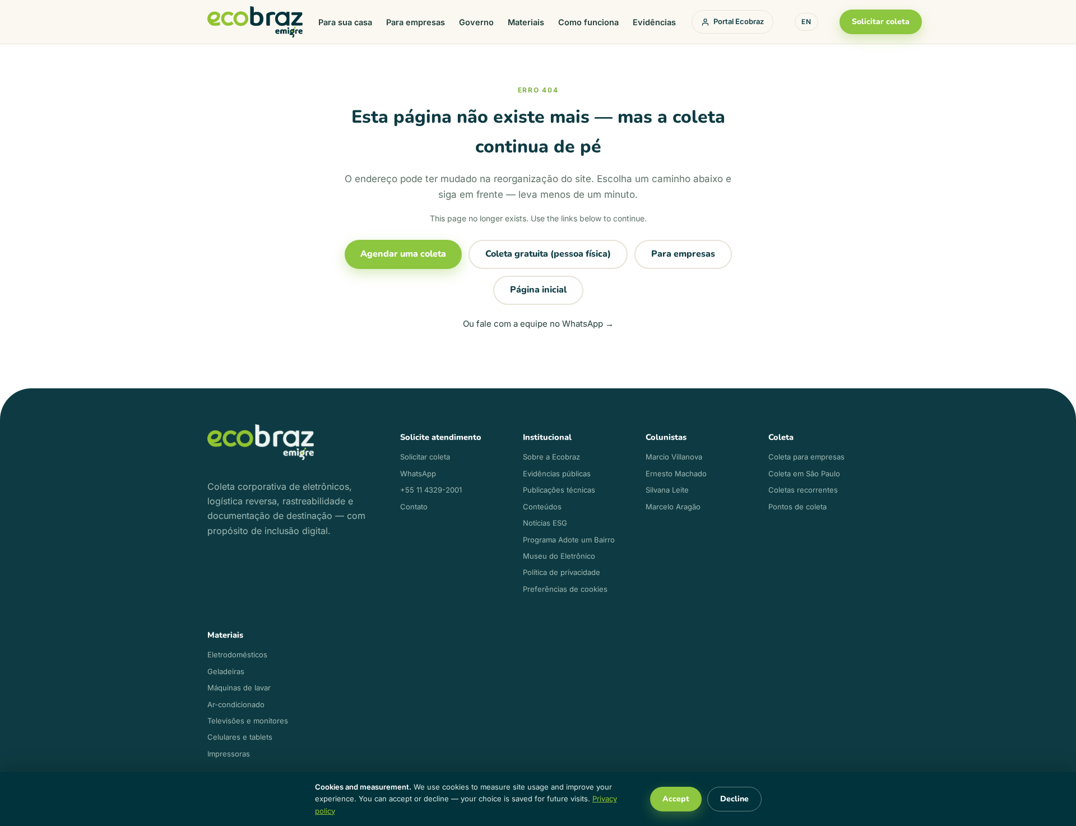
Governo (476, 22)
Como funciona (588, 22)
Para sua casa (345, 22)
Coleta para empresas (806, 456)
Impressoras (228, 753)
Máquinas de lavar (239, 687)
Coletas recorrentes (803, 489)
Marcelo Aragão (673, 506)
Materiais (526, 22)
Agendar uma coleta (403, 254)
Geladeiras (225, 671)
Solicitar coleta (881, 21)
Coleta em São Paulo (804, 473)
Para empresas (415, 22)
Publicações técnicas (559, 489)
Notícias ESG (545, 522)
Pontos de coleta (797, 506)
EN (806, 21)
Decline (734, 798)
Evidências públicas (557, 473)
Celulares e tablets (239, 736)
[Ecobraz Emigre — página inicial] (255, 22)
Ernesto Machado (676, 473)
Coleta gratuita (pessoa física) (548, 254)
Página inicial (538, 290)
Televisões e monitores (247, 720)
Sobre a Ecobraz (551, 456)
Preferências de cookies (565, 588)
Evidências (654, 22)
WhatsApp (418, 473)
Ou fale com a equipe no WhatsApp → (538, 323)
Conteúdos (542, 506)
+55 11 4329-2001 (431, 489)
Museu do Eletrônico (559, 555)
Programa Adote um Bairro (569, 539)
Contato (414, 506)
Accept (675, 798)
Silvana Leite (667, 489)
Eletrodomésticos (237, 654)
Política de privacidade (561, 572)
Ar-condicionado (236, 704)
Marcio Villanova (674, 456)
